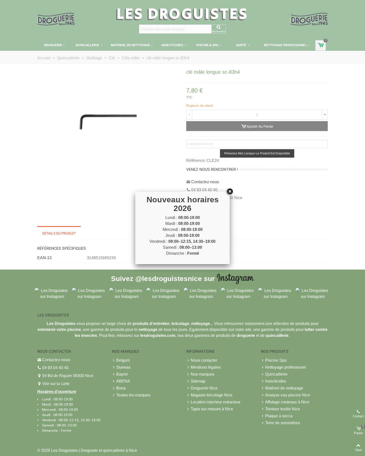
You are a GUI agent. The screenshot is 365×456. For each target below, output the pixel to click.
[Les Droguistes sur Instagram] (52, 293)
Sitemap (198, 381)
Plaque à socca (278, 416)
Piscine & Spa (207, 45)
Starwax (123, 367)
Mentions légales (206, 367)
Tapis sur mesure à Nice (212, 409)
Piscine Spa (276, 360)
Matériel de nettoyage (130, 45)
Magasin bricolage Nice (211, 395)
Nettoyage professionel (285, 45)
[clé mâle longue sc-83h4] (108, 121)
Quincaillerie (87, 45)
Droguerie (53, 45)
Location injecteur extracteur (215, 402)
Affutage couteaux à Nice (287, 402)
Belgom (123, 360)
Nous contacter (204, 360)
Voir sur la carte (56, 384)
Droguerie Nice (204, 388)
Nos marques (202, 374)
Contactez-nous (205, 182)
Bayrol (122, 374)
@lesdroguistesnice (168, 278)
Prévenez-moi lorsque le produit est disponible (257, 153)
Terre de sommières (282, 423)
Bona (121, 388)
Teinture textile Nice (282, 409)
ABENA (123, 381)
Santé (241, 45)
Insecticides (172, 45)
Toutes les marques (133, 395)
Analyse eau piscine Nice (287, 395)
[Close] (229, 191)
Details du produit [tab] (59, 233)
